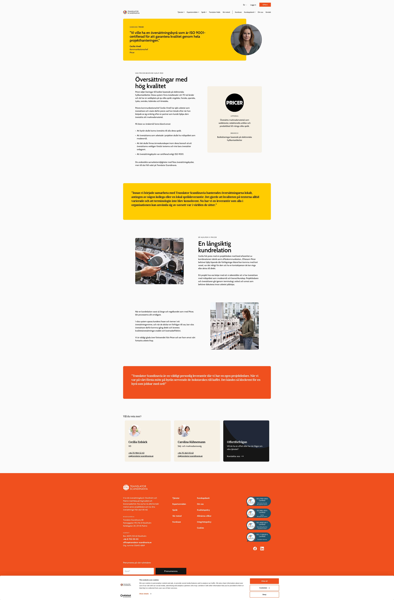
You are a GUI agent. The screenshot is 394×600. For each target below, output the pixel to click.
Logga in (253, 5)
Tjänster (180, 12)
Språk (203, 12)
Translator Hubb (214, 12)
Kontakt (268, 12)
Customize (263, 588)
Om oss (260, 12)
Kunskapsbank (249, 12)
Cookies (200, 528)
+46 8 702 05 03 (130, 539)
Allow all (264, 581)
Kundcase (238, 12)
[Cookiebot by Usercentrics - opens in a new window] (126, 596)
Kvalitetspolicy (203, 510)
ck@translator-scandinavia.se (190, 456)
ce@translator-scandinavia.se (140, 456)
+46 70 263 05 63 (186, 453)
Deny (264, 594)
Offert (265, 5)
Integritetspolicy (204, 522)
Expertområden (192, 12)
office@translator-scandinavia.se (137, 542)
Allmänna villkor (204, 516)
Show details (144, 594)
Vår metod (226, 12)
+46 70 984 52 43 (136, 453)
